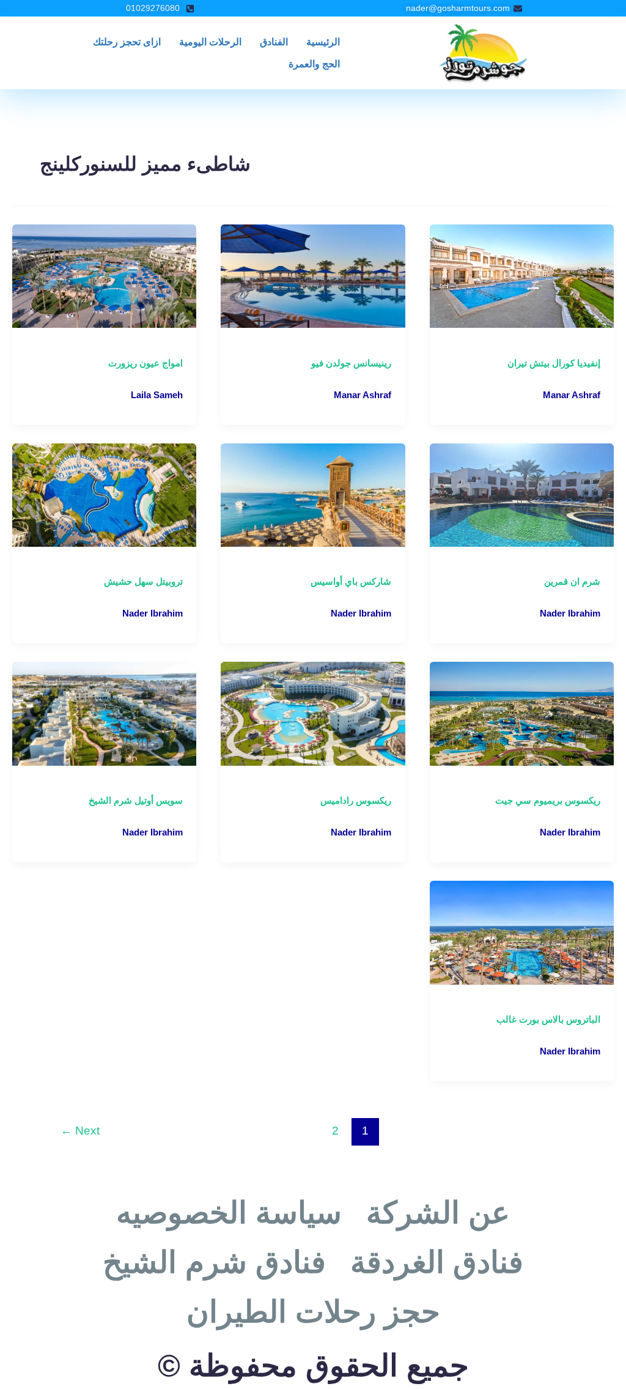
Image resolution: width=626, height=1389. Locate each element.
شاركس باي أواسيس (351, 581)
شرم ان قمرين (572, 581)
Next (80, 1130)
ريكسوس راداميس (355, 800)
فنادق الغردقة (436, 1262)
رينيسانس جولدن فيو (351, 363)
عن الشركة (438, 1213)
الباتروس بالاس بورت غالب (548, 1019)
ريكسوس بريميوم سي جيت (547, 800)
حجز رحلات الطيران (313, 1312)
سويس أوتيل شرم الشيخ (136, 800)
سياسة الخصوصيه (229, 1213)
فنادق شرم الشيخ (214, 1262)
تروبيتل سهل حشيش (143, 581)
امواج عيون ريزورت (145, 363)
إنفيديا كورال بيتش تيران (553, 363)
